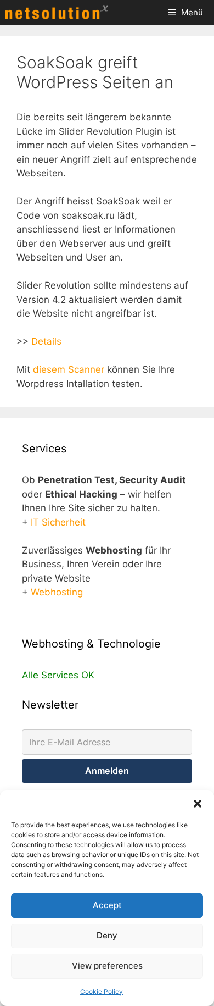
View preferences (107, 965)
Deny (107, 935)
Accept (107, 905)
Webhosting (57, 592)
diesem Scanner (68, 369)
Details (46, 341)
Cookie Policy (101, 991)
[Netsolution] (59, 12)
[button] (197, 803)
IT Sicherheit (58, 522)
